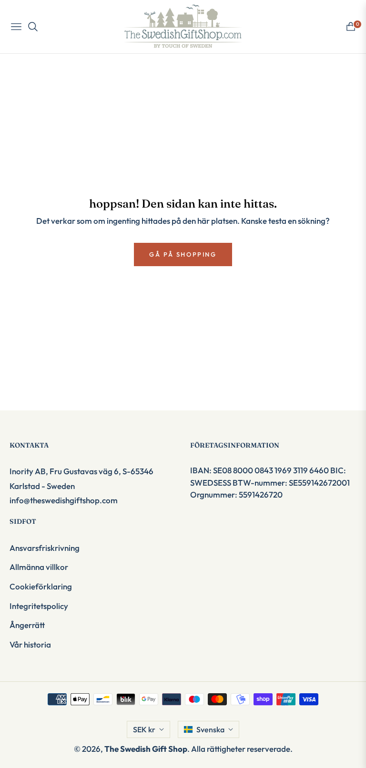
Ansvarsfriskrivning (45, 548)
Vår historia (30, 644)
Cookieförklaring (41, 586)
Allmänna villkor (39, 567)
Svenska (210, 729)
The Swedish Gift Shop (145, 749)
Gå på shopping (182, 254)
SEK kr (144, 729)
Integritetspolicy (39, 606)
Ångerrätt (27, 625)
